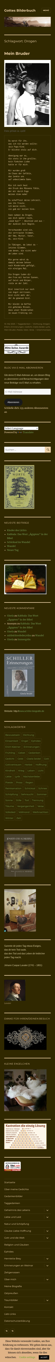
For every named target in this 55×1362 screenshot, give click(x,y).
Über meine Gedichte (16, 1189)
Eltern (7, 327)
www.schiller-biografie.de (31, 711)
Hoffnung (41, 764)
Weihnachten (40, 812)
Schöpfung (11, 794)
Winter (9, 818)
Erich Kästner (12, 747)
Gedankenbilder (13, 1196)
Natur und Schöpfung (16, 1224)
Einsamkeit (11, 741)
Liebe (8, 776)
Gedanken (34, 752)
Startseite (9, 1182)
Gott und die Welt (14, 1237)
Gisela (10, 615)
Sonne (9, 800)
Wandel (11, 546)
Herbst (28, 764)
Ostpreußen (11, 1293)
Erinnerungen (17, 327)
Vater (26, 330)
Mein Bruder (17, 53)
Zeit (18, 818)
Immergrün (24, 639)
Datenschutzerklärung (17, 1321)
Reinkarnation (13, 788)
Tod (27, 800)
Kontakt (8, 1307)
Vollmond (24, 812)
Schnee (42, 788)
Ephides (36, 741)
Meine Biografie (13, 1286)
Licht (41, 770)
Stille (18, 800)
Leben (31, 770)
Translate (28, 432)
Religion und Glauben (16, 1244)
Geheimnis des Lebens (17, 1210)
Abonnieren (13, 402)
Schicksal (30, 788)
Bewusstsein (12, 735)
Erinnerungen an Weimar (18, 1265)
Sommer (42, 794)
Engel (24, 741)
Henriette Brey (12, 1258)
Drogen (46, 324)
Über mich (10, 1279)
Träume (9, 806)
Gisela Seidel (39, 327)
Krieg (21, 770)
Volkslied (10, 812)
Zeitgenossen (12, 1272)
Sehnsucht (27, 794)
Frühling (10, 752)
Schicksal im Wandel (18, 542)
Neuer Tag (13, 550)
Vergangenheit (25, 806)
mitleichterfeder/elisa (19, 635)
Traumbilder (11, 1300)
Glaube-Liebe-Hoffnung (17, 1231)
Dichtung (37, 324)
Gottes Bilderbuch (20, 10)
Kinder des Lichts (17, 530)
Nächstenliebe (31, 776)
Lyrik (48, 327)
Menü (46, 10)
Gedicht (28, 327)
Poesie (20, 330)
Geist (20, 758)
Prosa (19, 782)
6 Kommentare (44, 330)
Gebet (21, 752)
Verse (31, 330)
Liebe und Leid (12, 1217)
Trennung (37, 800)
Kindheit (10, 770)
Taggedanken (24, 324)
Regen (29, 782)
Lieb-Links (10, 1314)
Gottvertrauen (13, 764)
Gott (46, 758)
